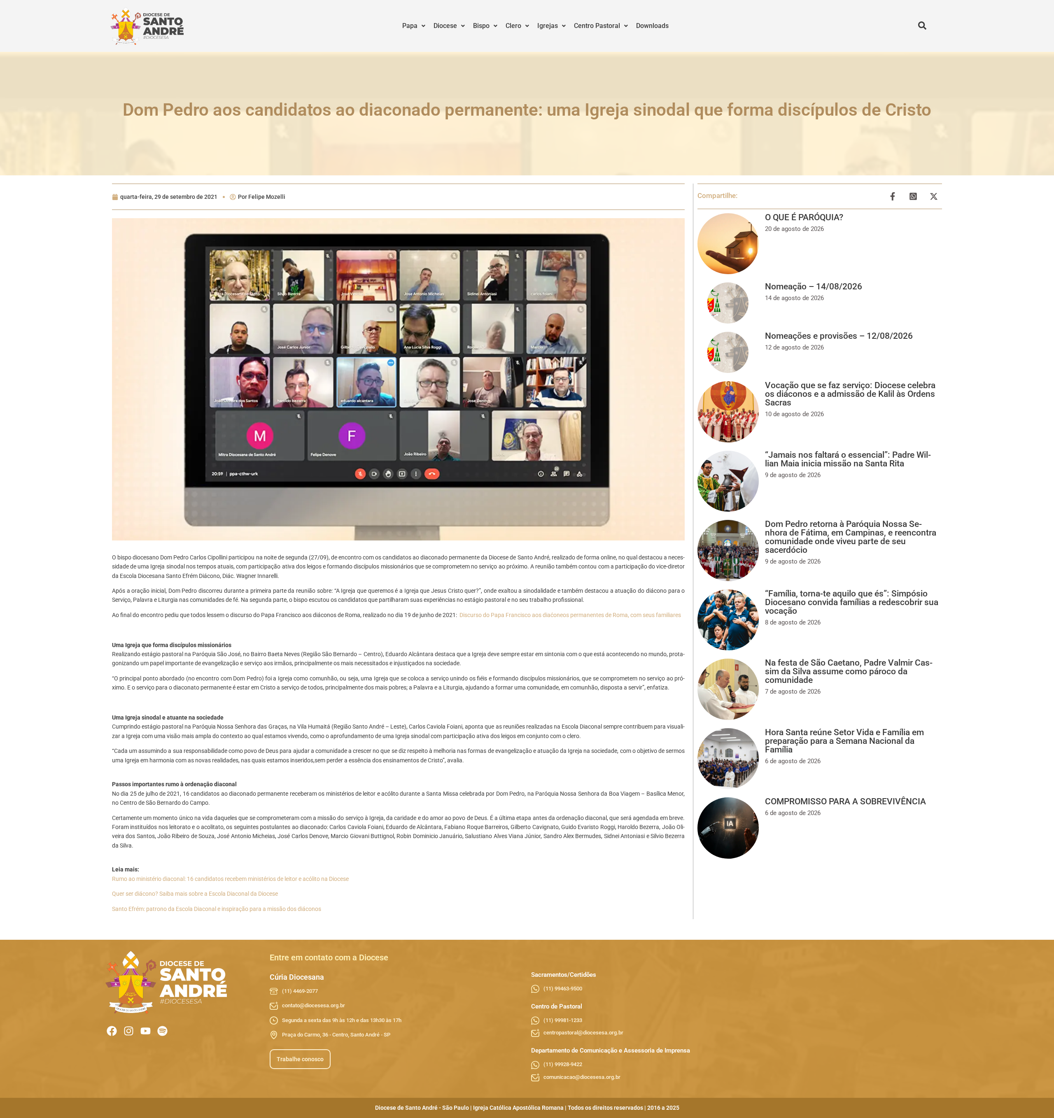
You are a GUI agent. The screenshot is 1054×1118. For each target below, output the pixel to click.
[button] (413, 26)
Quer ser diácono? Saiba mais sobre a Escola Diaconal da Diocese (195, 893)
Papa (409, 26)
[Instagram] (128, 1031)
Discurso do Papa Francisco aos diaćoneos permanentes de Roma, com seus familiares (570, 615)
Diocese (445, 26)
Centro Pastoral (597, 26)
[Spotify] (162, 1031)
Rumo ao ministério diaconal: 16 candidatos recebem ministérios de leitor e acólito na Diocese (230, 879)
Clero (513, 26)
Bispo (481, 26)
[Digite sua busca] (922, 25)
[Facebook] (111, 1031)
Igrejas (547, 26)
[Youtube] (145, 1031)
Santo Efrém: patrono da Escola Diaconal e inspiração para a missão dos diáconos (216, 909)
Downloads (652, 26)
